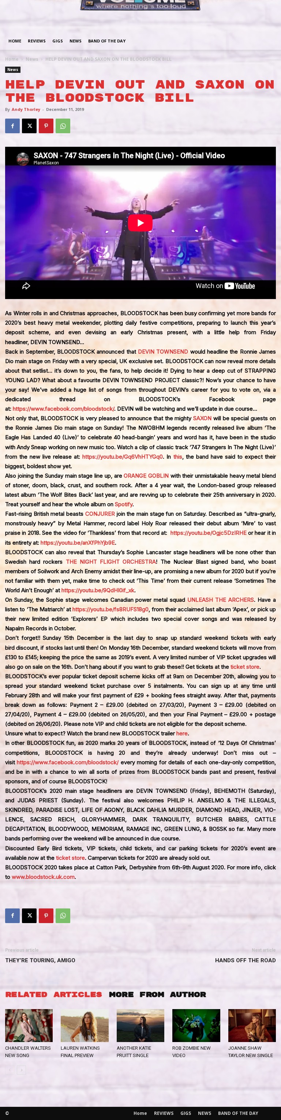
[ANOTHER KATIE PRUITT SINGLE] (140, 1025)
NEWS (76, 41)
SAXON (202, 418)
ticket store (245, 666)
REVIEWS (37, 41)
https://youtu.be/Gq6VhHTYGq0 (122, 456)
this (177, 456)
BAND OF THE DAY (106, 41)
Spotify (123, 504)
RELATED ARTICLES (53, 994)
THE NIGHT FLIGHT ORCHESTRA (111, 561)
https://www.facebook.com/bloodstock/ (63, 408)
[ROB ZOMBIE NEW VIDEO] (196, 1025)
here (182, 733)
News (32, 59)
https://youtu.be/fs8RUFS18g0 (110, 609)
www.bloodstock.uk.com (43, 876)
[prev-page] (9, 1070)
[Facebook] (12, 126)
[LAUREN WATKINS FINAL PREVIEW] (84, 1025)
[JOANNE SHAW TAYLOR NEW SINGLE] (252, 1025)
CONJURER (100, 513)
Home (14, 41)
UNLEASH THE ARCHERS (220, 599)
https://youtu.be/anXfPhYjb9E (78, 542)
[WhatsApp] (63, 126)
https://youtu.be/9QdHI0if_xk (97, 590)
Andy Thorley (26, 109)
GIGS (57, 41)
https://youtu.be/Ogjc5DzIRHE (209, 532)
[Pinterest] (46, 126)
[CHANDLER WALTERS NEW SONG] (29, 1025)
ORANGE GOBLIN (146, 475)
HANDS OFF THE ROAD (245, 960)
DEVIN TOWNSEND (163, 351)
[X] (29, 126)
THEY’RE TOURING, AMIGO (40, 960)
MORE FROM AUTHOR (157, 994)
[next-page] (21, 1070)
